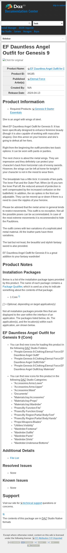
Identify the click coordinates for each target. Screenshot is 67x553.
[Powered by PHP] (27, 542)
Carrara (17, 31)
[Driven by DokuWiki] (33, 545)
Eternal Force (37, 79)
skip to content (59, 5)
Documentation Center (21, 11)
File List (14, 458)
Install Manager (8, 27)
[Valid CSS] (53, 542)
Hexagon (27, 31)
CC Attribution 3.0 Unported (48, 538)
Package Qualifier (12, 286)
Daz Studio (6, 31)
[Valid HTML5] (40, 542)
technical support (32, 503)
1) (19, 296)
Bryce (36, 31)
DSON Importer (26, 27)
